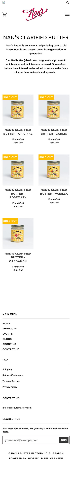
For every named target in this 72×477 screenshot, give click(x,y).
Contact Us (11, 349)
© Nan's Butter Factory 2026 (29, 453)
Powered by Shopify (24, 458)
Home (6, 323)
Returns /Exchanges (13, 375)
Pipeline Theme (52, 458)
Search (58, 453)
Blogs (7, 339)
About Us (9, 344)
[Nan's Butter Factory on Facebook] (30, 469)
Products (10, 328)
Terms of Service (11, 381)
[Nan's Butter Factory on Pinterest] (42, 469)
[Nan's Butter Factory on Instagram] (36, 469)
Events (8, 333)
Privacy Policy (10, 387)
